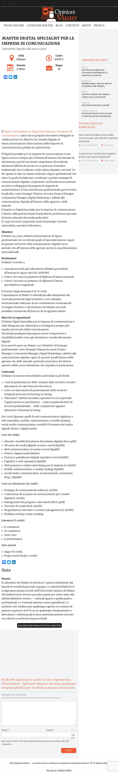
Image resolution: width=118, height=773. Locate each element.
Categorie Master (40, 25)
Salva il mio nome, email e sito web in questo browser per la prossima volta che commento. (38, 739)
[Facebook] (8, 4)
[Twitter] (3, 4)
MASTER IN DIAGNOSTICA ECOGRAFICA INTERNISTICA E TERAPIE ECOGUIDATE (95, 72)
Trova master (14, 25)
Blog (59, 25)
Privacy (99, 25)
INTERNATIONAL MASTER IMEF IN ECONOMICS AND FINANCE (96, 85)
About (86, 25)
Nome (5, 730)
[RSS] (19, 4)
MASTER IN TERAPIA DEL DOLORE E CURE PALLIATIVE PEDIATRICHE (97, 114)
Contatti (72, 25)
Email (49, 730)
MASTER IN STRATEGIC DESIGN (95, 105)
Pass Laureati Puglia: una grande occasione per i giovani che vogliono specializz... (98, 138)
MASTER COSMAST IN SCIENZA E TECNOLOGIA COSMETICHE (96, 95)
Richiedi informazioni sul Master (39, 625)
